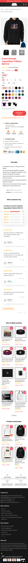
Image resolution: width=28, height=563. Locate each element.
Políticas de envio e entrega (7, 526)
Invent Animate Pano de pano (13, 9)
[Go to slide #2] (14, 52)
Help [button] (25, 561)
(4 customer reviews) (13, 67)
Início (2, 9)
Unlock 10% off (3, 556)
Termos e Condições (5, 511)
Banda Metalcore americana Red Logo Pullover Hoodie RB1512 (7, 439)
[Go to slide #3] (21, 52)
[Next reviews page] (25, 312)
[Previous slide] (2, 31)
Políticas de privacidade (6, 513)
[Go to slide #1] (6, 52)
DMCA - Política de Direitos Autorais (9, 515)
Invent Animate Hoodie (7, 11)
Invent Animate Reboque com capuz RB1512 (20, 439)
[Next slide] (25, 31)
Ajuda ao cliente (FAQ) (6, 534)
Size (3, 77)
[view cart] (26, 4)
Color (3, 85)
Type (3, 72)
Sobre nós (3, 509)
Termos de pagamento (6, 528)
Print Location (5, 100)
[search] (23, 4)
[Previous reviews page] (17, 312)
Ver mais (14, 415)
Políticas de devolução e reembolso (9, 530)
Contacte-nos (4, 532)
